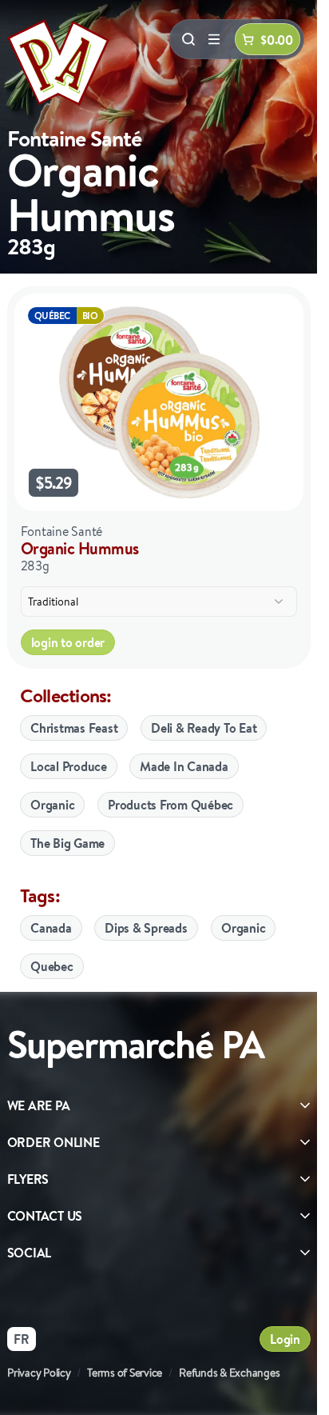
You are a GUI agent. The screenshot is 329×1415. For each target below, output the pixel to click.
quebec (51, 966)
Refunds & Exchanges (229, 1373)
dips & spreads (146, 928)
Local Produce (68, 766)
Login (285, 1339)
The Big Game (67, 843)
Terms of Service (124, 1373)
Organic (52, 804)
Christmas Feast (73, 728)
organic (243, 928)
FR (22, 1339)
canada (51, 928)
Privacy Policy (39, 1373)
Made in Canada (184, 766)
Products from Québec (170, 804)
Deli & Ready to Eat (203, 728)
